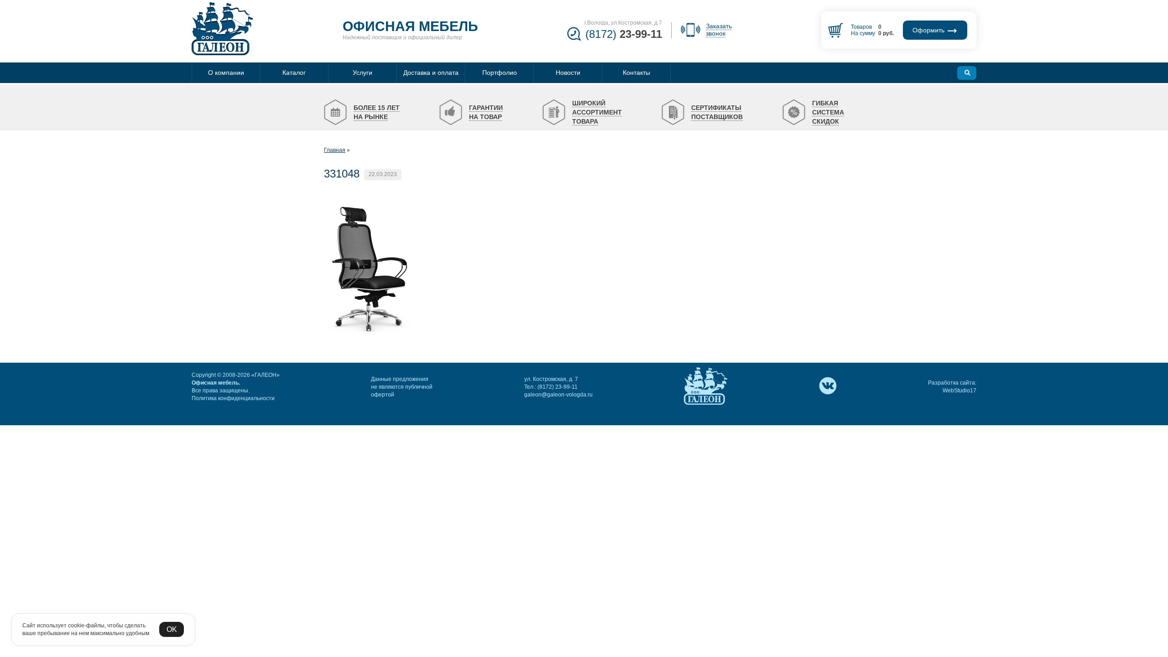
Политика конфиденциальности (233, 398)
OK (172, 629)
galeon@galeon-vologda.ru (558, 394)
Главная (334, 150)
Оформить (929, 30)
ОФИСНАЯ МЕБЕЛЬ (410, 26)
